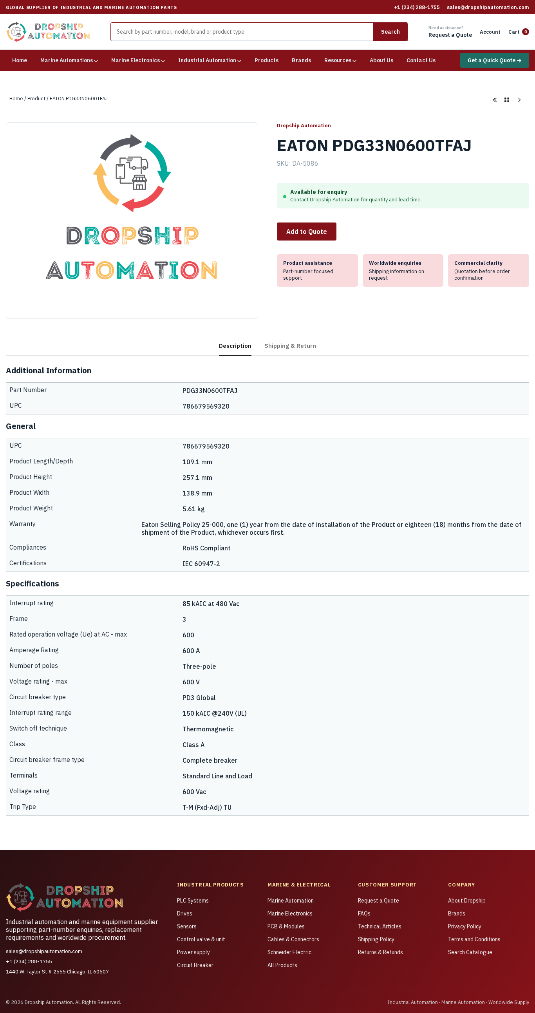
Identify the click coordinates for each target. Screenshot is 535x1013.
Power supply (193, 952)
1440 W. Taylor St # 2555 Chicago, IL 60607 (57, 971)
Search (390, 31)
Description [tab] (235, 345)
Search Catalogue (470, 952)
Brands (301, 60)
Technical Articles (379, 926)
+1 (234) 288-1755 (417, 7)
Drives (184, 913)
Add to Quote (306, 231)
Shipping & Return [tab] (290, 345)
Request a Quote (378, 900)
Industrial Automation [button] (207, 60)
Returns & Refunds (380, 952)
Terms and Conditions (474, 939)
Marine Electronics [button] (136, 60)
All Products (282, 965)
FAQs (364, 913)
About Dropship (467, 900)
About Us (381, 60)
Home (19, 60)
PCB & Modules (286, 926)
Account (490, 32)
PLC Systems (193, 900)
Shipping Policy (376, 939)
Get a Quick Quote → (495, 60)
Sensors (187, 926)
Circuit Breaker (195, 965)
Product (36, 98)
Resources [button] (338, 60)
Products (266, 60)
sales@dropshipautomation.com (488, 7)
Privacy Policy (464, 926)
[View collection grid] (507, 100)
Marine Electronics (290, 913)
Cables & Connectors (293, 939)
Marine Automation (291, 900)
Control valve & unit (201, 939)
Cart (517, 32)
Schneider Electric (289, 952)
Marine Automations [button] (67, 60)
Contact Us (421, 60)
